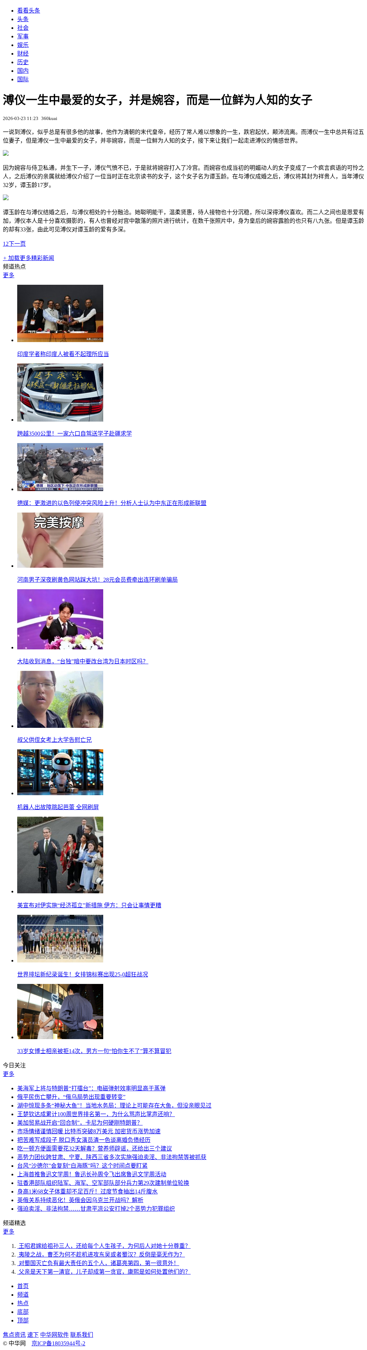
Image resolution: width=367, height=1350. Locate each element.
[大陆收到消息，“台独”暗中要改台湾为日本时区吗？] (60, 647)
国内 (23, 71)
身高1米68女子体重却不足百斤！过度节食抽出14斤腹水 (87, 1191)
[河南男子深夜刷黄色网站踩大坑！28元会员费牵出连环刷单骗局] (60, 566)
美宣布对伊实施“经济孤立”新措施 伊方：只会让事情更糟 (89, 905)
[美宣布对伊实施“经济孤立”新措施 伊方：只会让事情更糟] (60, 891)
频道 (23, 1295)
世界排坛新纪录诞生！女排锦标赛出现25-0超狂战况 (82, 974)
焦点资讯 (14, 1335)
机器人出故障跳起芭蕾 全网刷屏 (58, 807)
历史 (23, 62)
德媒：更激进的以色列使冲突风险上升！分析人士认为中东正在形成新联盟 (111, 503)
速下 (33, 1335)
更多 (8, 275)
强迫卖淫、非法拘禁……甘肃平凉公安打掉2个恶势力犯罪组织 (96, 1209)
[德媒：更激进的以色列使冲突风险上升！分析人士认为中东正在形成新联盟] (60, 489)
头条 (23, 19)
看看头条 (28, 11)
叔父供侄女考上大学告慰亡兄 (54, 740)
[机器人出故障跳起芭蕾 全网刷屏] (60, 793)
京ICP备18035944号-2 (58, 1343)
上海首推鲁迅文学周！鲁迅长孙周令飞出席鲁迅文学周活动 (91, 1174)
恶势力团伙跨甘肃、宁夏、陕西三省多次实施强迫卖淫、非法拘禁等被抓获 (111, 1157)
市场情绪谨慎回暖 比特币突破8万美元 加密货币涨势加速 (89, 1131)
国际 (23, 79)
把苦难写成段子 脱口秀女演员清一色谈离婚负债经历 (84, 1140)
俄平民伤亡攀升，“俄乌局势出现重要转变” (71, 1097)
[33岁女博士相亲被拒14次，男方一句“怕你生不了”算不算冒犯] (60, 1037)
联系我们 (81, 1335)
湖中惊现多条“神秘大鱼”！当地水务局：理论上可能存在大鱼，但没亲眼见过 (114, 1105)
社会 (23, 28)
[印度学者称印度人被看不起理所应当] (60, 340)
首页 (23, 1286)
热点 (23, 1303)
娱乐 (23, 45)
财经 (23, 54)
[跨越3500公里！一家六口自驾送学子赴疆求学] (60, 420)
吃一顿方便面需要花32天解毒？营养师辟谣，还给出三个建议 (94, 1148)
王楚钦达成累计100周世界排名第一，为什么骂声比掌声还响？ (96, 1114)
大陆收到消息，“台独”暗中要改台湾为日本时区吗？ (82, 661)
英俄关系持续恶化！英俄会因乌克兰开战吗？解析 (80, 1200)
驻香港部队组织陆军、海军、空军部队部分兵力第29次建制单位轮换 (103, 1183)
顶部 (23, 1320)
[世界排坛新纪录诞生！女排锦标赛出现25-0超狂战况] (60, 960)
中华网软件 (54, 1335)
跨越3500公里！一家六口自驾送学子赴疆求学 (74, 434)
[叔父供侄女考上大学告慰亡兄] (60, 726)
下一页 (17, 244)
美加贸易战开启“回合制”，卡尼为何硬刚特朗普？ (80, 1123)
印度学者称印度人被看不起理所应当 (63, 354)
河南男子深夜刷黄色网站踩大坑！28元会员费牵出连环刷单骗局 (97, 580)
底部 (23, 1312)
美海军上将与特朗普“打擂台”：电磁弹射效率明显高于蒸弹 (91, 1088)
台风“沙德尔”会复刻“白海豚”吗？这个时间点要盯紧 (82, 1166)
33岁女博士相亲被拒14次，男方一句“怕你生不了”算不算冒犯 (94, 1051)
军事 (23, 36)
